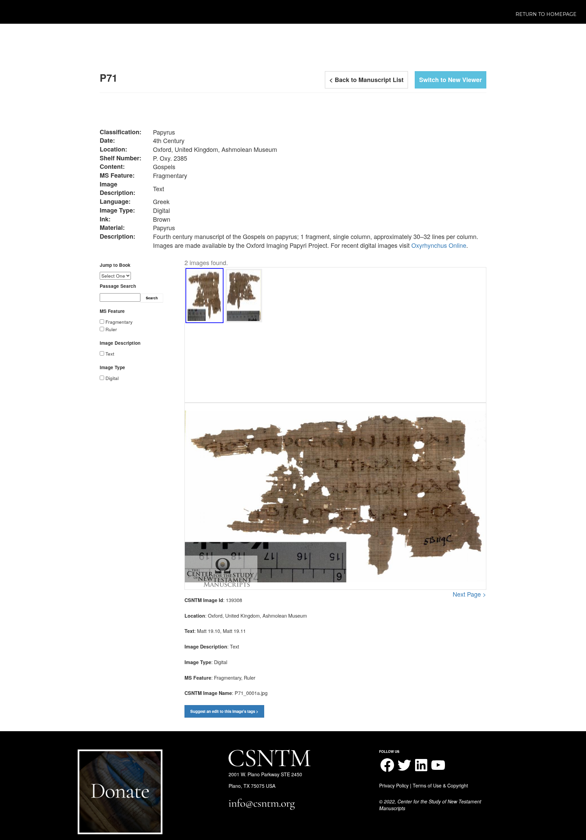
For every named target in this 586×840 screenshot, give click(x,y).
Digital (112, 378)
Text (109, 354)
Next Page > (469, 594)
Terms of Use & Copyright (440, 785)
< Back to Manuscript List (366, 79)
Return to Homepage (546, 14)
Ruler (111, 329)
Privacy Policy (394, 785)
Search (152, 298)
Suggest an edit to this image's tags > (224, 711)
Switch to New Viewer (450, 79)
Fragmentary (119, 322)
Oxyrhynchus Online (438, 245)
